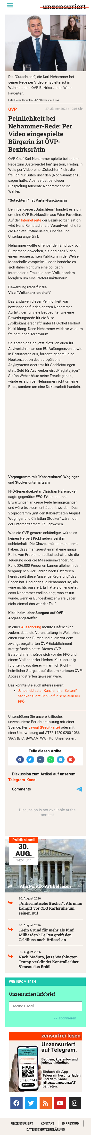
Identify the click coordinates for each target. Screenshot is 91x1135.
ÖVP (12, 109)
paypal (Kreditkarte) (44, 727)
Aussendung (31, 627)
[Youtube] (60, 1103)
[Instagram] (75, 1103)
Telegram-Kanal (22, 780)
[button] (10, 5)
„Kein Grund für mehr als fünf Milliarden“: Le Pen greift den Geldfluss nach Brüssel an (46, 934)
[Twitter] (31, 1103)
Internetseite (31, 220)
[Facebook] (16, 1103)
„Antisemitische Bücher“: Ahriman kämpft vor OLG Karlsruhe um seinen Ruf (50, 908)
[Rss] (46, 1103)
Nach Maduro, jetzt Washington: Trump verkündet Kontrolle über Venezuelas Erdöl (49, 961)
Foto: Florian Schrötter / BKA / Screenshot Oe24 (33, 100)
